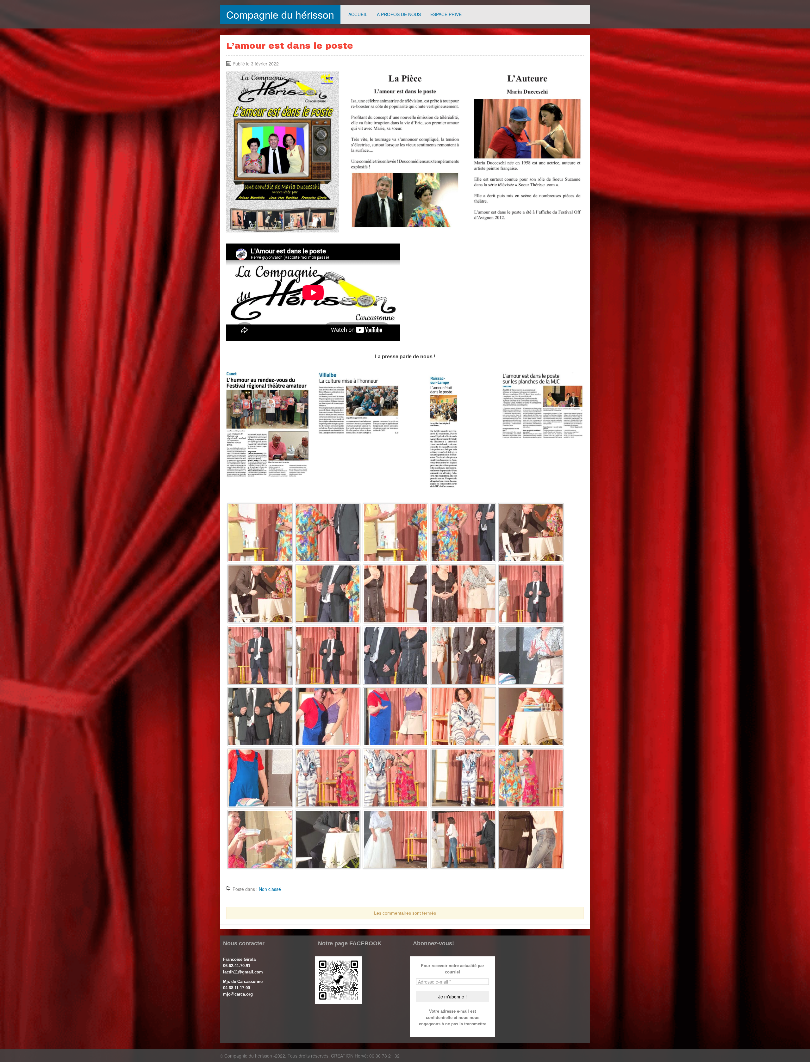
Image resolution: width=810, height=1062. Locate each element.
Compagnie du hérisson (280, 14)
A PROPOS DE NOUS (399, 14)
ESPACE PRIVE (446, 14)
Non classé (270, 889)
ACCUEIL (357, 14)
